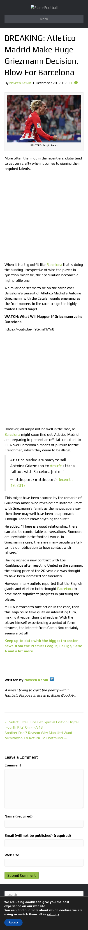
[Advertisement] (44, 218)
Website (12, 855)
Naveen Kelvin (36, 680)
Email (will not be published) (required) (38, 835)
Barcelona (54, 264)
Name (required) (19, 816)
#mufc (56, 466)
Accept (13, 922)
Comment (13, 765)
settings (53, 914)
